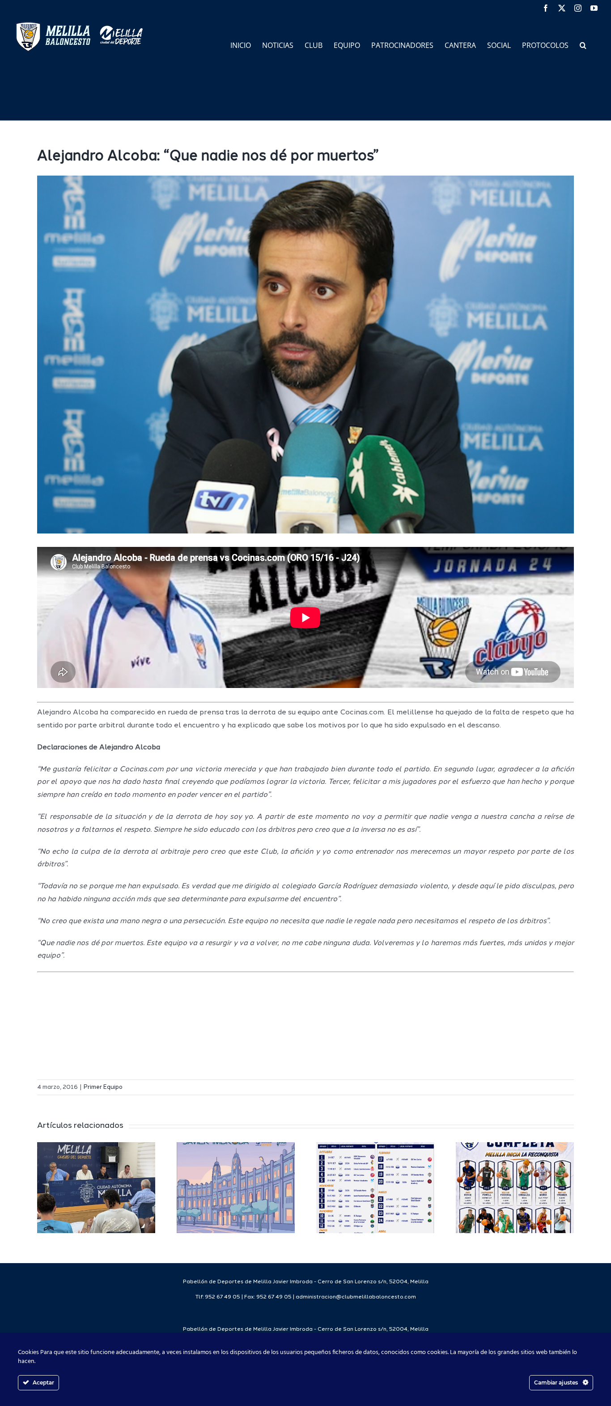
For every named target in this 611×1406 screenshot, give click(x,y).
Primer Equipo (103, 1087)
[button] (583, 45)
